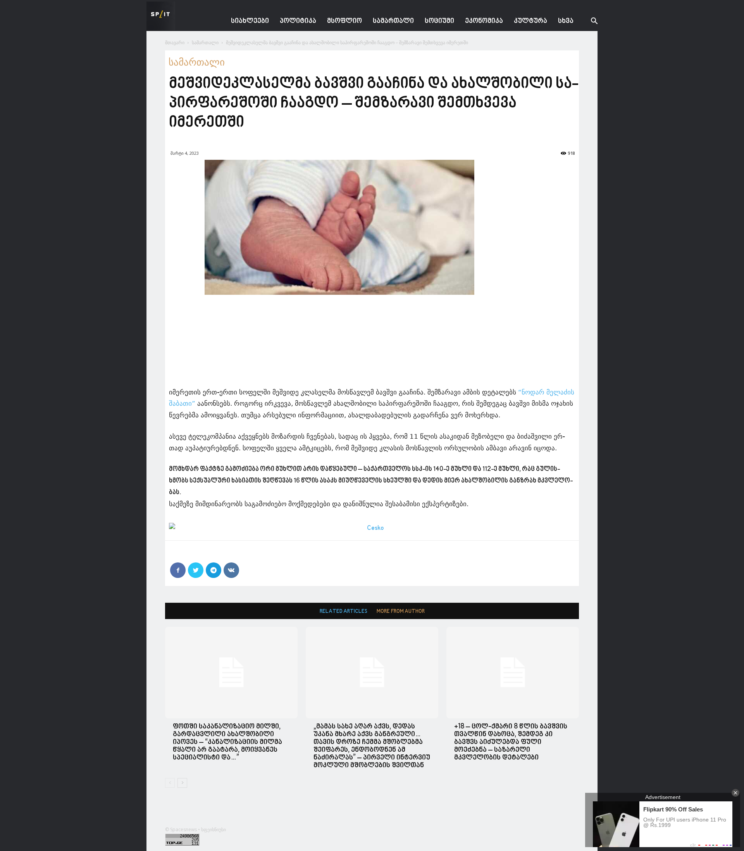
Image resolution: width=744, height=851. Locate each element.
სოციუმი (439, 21)
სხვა (566, 21)
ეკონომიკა (484, 21)
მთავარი (174, 42)
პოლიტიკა (298, 21)
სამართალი (393, 21)
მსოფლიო (344, 21)
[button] (588, 22)
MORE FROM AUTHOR (401, 611)
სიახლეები (250, 21)
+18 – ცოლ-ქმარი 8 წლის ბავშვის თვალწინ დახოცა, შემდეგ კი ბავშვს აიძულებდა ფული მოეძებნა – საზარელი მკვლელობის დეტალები (510, 742)
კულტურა (530, 21)
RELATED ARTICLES (343, 611)
